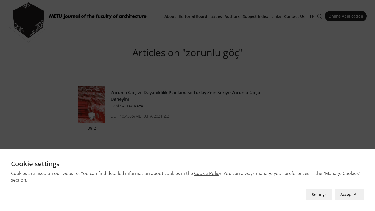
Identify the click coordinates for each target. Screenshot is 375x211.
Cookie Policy (207, 173)
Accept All (349, 194)
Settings (319, 194)
